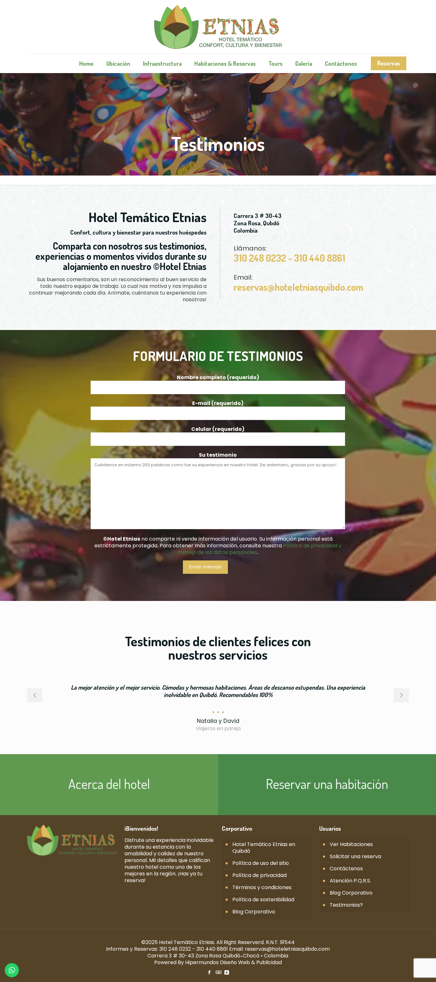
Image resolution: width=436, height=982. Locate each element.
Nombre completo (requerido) (218, 377)
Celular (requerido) (217, 429)
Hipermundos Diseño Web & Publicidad (233, 962)
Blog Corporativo (253, 911)
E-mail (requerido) (218, 403)
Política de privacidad (259, 875)
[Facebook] (209, 972)
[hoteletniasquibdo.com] (218, 27)
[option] (218, 705)
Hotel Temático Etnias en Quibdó (263, 848)
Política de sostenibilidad (263, 899)
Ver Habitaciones (351, 844)
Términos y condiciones (261, 887)
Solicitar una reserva (355, 856)
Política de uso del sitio (260, 863)
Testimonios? (346, 905)
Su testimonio (218, 455)
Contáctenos (346, 868)
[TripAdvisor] (217, 972)
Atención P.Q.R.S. (350, 880)
